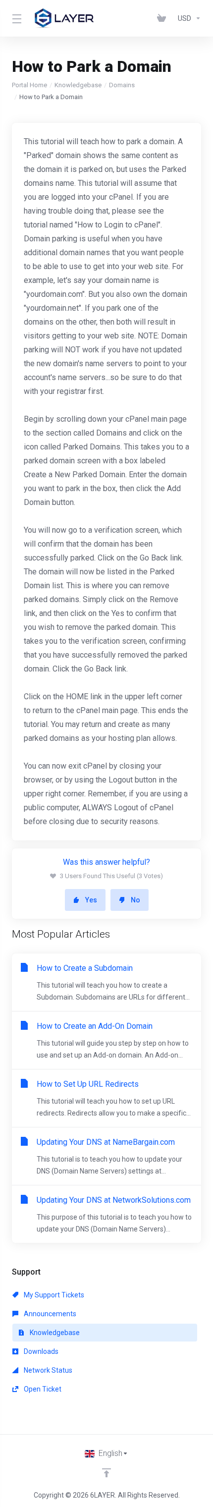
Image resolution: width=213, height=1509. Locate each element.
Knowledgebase (78, 85)
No (135, 900)
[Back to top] (106, 1472)
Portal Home (29, 85)
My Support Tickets (53, 1295)
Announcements (49, 1314)
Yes (91, 900)
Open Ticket (41, 1389)
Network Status (47, 1370)
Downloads (40, 1351)
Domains (122, 85)
